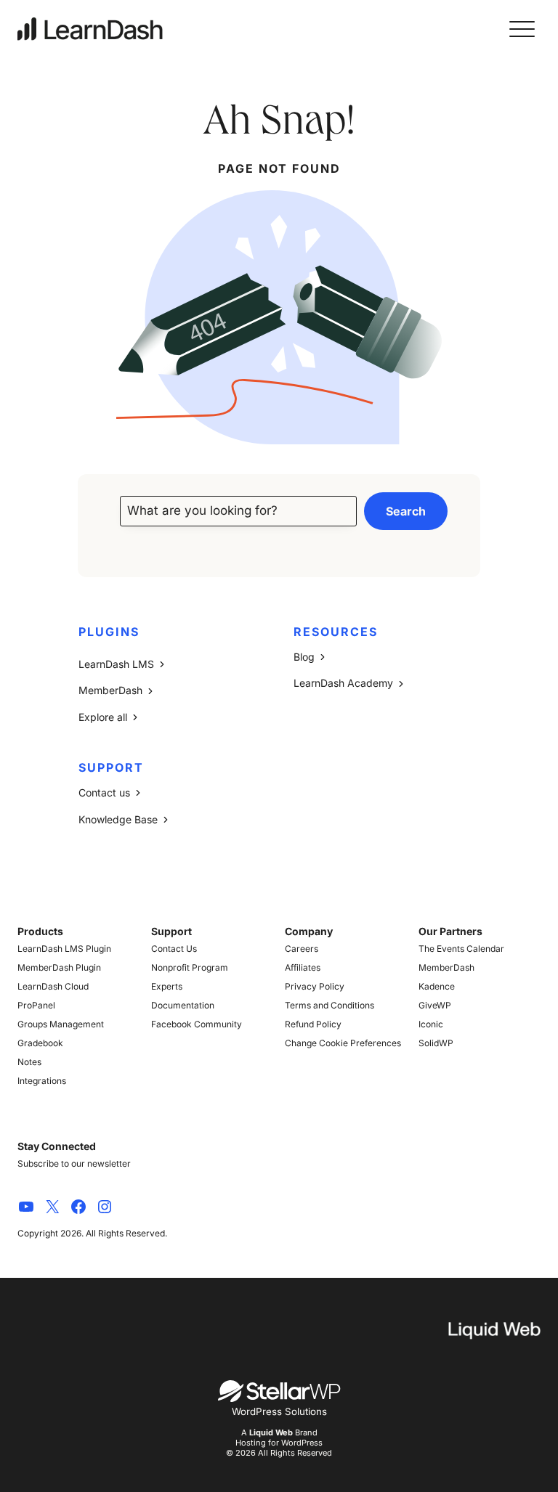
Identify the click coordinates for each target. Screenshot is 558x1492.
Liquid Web (271, 1432)
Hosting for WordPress (279, 1443)
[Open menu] (522, 29)
